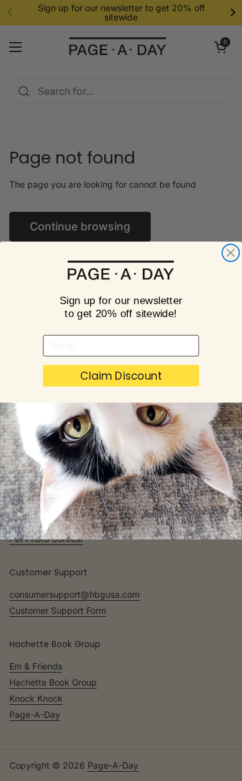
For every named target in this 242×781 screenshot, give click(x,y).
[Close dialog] (231, 252)
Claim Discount (121, 376)
